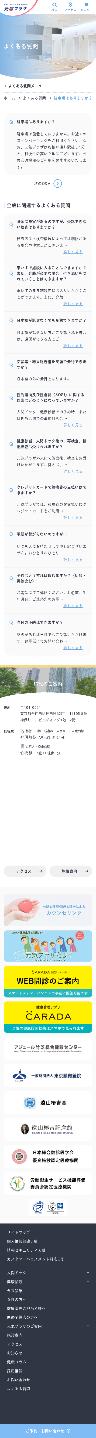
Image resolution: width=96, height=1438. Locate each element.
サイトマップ (18, 1232)
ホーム (9, 98)
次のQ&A (42, 183)
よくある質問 (34, 98)
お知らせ (15, 1353)
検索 (54, 9)
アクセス (70, 9)
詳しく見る (73, 252)
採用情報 (15, 1371)
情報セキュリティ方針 (26, 1250)
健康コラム (16, 1362)
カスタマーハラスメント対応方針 (36, 1259)
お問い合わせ (18, 1380)
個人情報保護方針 (22, 1241)
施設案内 (15, 1335)
